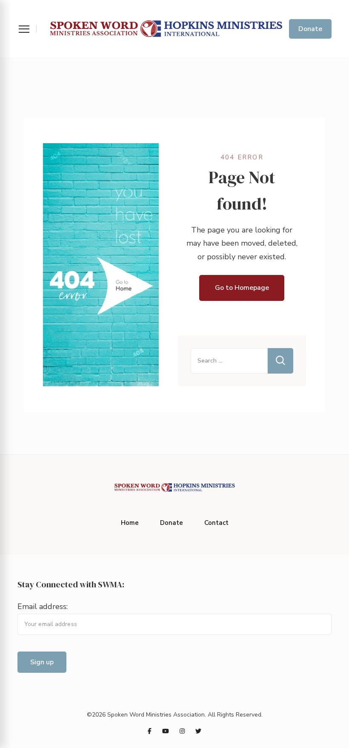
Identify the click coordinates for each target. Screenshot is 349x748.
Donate (310, 29)
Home (130, 522)
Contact (216, 522)
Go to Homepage (242, 287)
